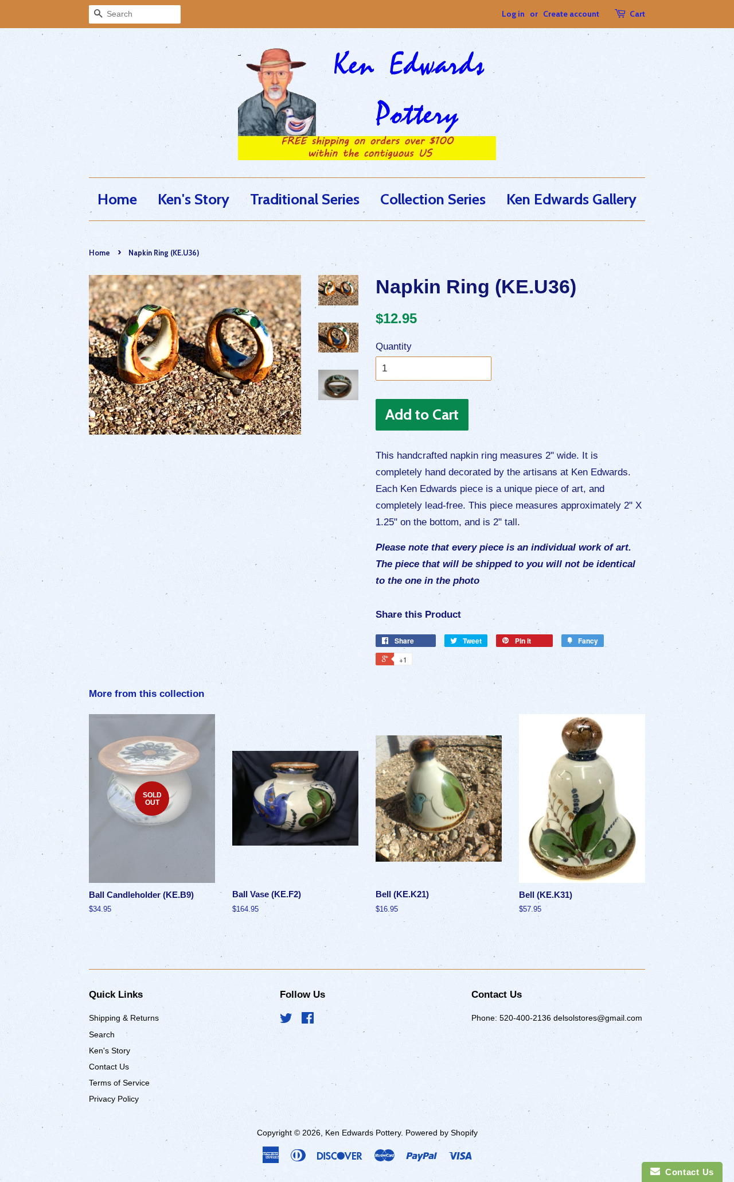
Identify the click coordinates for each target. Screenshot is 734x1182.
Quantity (394, 346)
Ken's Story (193, 199)
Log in (513, 14)
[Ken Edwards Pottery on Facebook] (307, 1020)
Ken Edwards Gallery (571, 199)
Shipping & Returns (124, 1017)
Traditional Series (305, 199)
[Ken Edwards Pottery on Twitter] (286, 1020)
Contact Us (109, 1066)
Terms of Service (119, 1082)
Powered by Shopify (441, 1132)
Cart (637, 14)
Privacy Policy (114, 1098)
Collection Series (433, 199)
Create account (571, 14)
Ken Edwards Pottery (363, 1132)
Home (117, 199)
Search (102, 1034)
